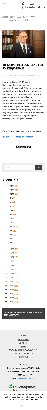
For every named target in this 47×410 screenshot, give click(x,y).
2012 (14, 293)
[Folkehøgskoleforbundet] (22, 388)
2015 (14, 281)
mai (13, 226)
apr (13, 230)
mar (13, 234)
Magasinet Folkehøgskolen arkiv (23, 350)
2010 (14, 301)
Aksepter (23, 406)
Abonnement (23, 339)
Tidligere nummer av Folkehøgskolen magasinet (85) (23, 314)
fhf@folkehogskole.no (26, 378)
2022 (14, 253)
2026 (13, 186)
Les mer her (33, 400)
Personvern (23, 357)
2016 (14, 277)
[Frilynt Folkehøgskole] (32, 6)
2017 (14, 273)
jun (12, 222)
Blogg (12, 16)
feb (12, 238)
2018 (14, 269)
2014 (14, 285)
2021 (14, 257)
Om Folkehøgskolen (23, 353)
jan (12, 242)
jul (12, 218)
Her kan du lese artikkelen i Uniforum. (18, 136)
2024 (19, 16)
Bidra (23, 346)
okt (12, 206)
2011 (14, 297)
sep (13, 210)
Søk (38, 167)
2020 (14, 261)
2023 (14, 249)
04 (24, 16)
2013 (14, 289)
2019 (14, 265)
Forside (5, 16)
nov (13, 202)
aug (13, 214)
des (13, 198)
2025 (14, 190)
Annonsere (23, 343)
